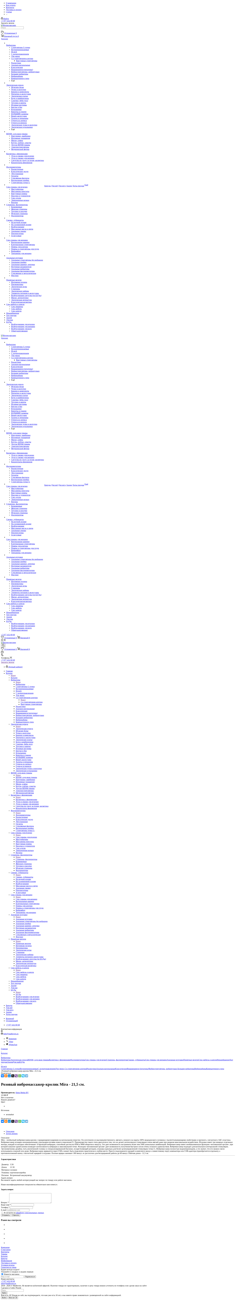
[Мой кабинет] (2, 652)
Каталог (14, 678)
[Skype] (23, 1075)
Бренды (4, 1258)
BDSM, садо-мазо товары (26, 777)
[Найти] (2, 30)
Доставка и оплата (8, 1263)
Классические (121, 1069)
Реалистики (91, 1069)
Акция (10, 1062)
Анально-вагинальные (105, 1069)
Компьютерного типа (215, 1069)
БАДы (18, 994)
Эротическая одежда (24, 729)
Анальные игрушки (24, 919)
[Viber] (16, 1075)
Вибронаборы (200, 1069)
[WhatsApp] (19, 1075)
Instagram (12, 1039)
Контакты (5, 1252)
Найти (4, 1293)
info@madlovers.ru (10, 1034)
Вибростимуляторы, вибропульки (163, 1069)
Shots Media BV (22, 1093)
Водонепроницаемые (29, 1069)
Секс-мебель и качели (25, 972)
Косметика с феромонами (26, 799)
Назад (13, 675)
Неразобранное (223, 1060)
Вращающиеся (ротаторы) (138, 1069)
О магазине (6, 1250)
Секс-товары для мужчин (26, 837)
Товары (4, 1254)
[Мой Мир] (9, 1075)
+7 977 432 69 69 (8, 21)
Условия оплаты (8, 1265)
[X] (12, 1075)
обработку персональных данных (30, 1213)
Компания (5, 1247)
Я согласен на (24, 1213)
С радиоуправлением (46, 1069)
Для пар (16, 1062)
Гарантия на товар (8, 1267)
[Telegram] (26, 1075)
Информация (6, 1261)
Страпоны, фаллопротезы (26, 859)
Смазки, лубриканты (24, 877)
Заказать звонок (7, 662)
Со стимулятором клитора (32, 702)
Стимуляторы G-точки (10, 1069)
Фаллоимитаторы (23, 815)
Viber (11, 1042)
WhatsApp (13, 1045)
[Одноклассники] (5, 1075)
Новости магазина (11, 1274)
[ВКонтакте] (2, 1075)
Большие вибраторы (185, 1069)
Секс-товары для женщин (26, 899)
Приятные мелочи (23, 943)
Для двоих (60, 1069)
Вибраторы (20, 684)
